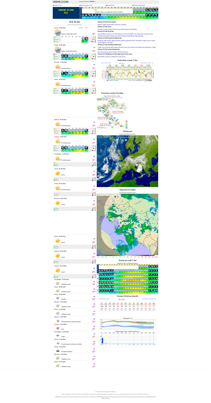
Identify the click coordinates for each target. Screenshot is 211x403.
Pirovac (148, 40)
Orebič (119, 52)
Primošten (110, 42)
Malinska (120, 34)
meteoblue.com (146, 394)
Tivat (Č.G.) (108, 56)
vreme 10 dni (85, 396)
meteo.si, (117, 394)
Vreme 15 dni (57, 5)
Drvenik (108, 47)
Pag (136, 36)
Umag (105, 29)
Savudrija (100, 29)
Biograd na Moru (130, 40)
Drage (144, 40)
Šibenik (104, 42)
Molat (109, 40)
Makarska (148, 47)
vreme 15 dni (66, 396)
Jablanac (112, 36)
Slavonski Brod (110, 24)
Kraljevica (109, 34)
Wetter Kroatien (105, 398)
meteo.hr (135, 394)
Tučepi (154, 47)
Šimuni (133, 36)
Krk (124, 34)
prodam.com (144, 396)
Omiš (136, 47)
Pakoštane (139, 40)
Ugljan (113, 40)
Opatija (100, 34)
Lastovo (110, 52)
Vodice (100, 42)
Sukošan (117, 40)
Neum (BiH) (101, 56)
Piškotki (57, 396)
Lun (116, 36)
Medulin (134, 29)
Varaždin (123, 24)
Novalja (128, 36)
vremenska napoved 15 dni (114, 396)
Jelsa (125, 47)
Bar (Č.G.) (122, 56)
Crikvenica (146, 34)
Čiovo (103, 47)
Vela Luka (100, 52)
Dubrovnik (125, 52)
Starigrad (100, 40)
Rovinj (122, 29)
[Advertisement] (75, 105)
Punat (127, 34)
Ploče (115, 52)
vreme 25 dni (73, 396)
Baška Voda (141, 47)
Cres (135, 34)
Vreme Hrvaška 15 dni (86, 5)
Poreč (115, 29)
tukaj (121, 97)
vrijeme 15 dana (124, 396)
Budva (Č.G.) (115, 56)
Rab (108, 36)
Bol (119, 47)
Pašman (123, 40)
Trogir (99, 47)
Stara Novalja (121, 36)
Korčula (106, 52)
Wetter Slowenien (151, 396)
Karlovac (118, 24)
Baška (131, 34)
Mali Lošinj (140, 34)
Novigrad (110, 29)
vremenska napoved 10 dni (101, 396)
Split (112, 47)
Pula (130, 29)
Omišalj (115, 34)
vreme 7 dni (79, 396)
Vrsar (118, 29)
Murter (153, 40)
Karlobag (140, 36)
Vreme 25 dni (110, 5)
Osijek (104, 24)
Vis (128, 47)
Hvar (122, 47)
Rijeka (104, 34)
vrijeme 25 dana (131, 396)
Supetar (116, 47)
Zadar (105, 40)
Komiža (132, 47)
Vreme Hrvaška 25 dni (139, 5)
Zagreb (100, 24)
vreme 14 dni (92, 396)
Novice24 (138, 396)
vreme (61, 396)
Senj (105, 36)
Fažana (126, 29)
